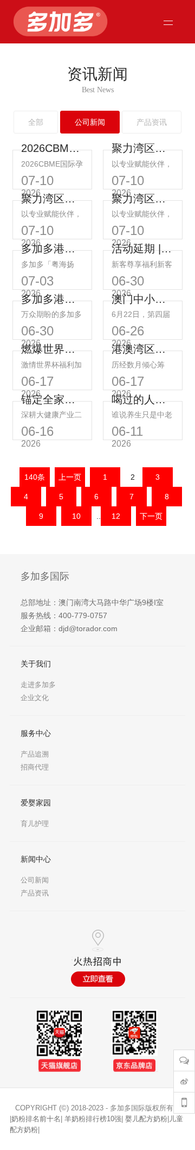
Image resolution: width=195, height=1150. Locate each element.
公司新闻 (35, 880)
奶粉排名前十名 (36, 1119)
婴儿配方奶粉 (146, 1119)
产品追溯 (35, 754)
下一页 (151, 516)
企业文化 (35, 698)
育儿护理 (35, 823)
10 (76, 516)
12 (116, 516)
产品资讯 (35, 893)
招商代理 (35, 767)
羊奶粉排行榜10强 (92, 1119)
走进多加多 (38, 685)
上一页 (69, 477)
